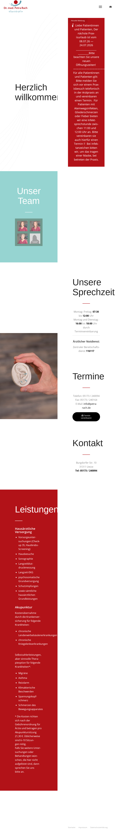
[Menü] (100, 7)
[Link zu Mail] (110, 6)
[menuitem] (71, 827)
